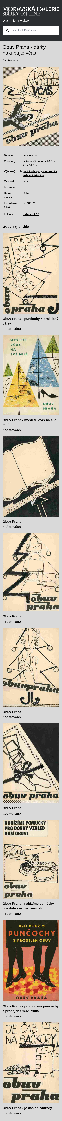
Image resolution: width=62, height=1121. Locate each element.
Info (13, 20)
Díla (5, 20)
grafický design (31, 171)
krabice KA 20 (31, 214)
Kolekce (23, 20)
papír (26, 181)
